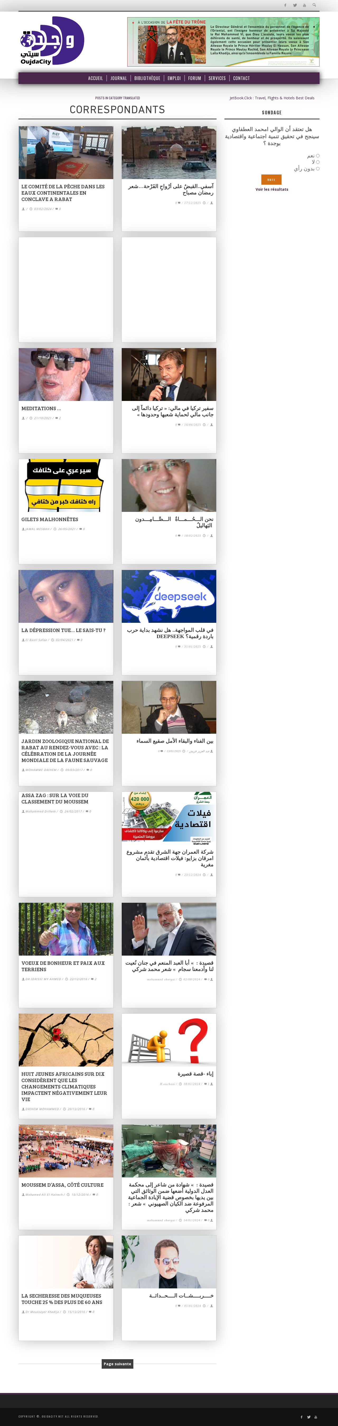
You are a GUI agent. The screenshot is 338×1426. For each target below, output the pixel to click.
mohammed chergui (161, 979)
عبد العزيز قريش (199, 751)
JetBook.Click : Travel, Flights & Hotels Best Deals (272, 97)
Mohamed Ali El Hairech (44, 1194)
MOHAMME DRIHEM (41, 770)
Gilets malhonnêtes (49, 519)
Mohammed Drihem (40, 811)
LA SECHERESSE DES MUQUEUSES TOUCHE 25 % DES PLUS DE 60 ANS (61, 1299)
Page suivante (117, 1363)
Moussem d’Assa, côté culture (62, 1184)
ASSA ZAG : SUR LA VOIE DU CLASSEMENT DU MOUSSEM (54, 798)
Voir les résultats (272, 189)
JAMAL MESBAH (37, 529)
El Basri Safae (36, 640)
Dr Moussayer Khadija (42, 1312)
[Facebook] (285, 5)
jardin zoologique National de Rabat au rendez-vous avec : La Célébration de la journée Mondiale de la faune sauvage (65, 750)
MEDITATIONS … (41, 408)
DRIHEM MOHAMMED (42, 1109)
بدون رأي (304, 168)
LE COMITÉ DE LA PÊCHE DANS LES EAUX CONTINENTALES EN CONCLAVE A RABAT (63, 193)
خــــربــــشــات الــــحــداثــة (181, 1295)
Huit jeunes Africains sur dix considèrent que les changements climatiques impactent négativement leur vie (64, 1086)
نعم (311, 155)
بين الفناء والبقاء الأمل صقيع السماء (175, 741)
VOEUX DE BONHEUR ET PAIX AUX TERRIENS (63, 966)
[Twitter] (295, 5)
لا (313, 161)
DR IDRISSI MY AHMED (43, 979)
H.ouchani (167, 1084)
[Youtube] (304, 5)
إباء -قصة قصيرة (196, 1074)
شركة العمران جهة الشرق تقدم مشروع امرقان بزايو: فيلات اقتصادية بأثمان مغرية (170, 858)
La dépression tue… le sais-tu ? (63, 630)
